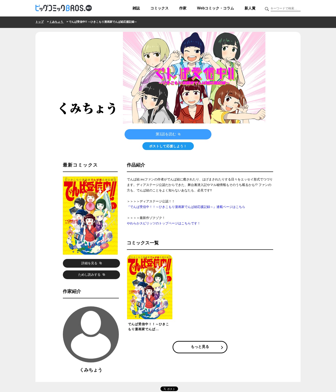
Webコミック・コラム (215, 8)
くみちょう (56, 21)
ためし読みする (89, 274)
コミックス (159, 8)
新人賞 (250, 8)
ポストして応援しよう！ (168, 146)
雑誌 (136, 8)
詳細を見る (89, 263)
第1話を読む (166, 134)
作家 (183, 8)
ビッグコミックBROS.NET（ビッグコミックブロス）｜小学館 (63, 8)
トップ (39, 21)
